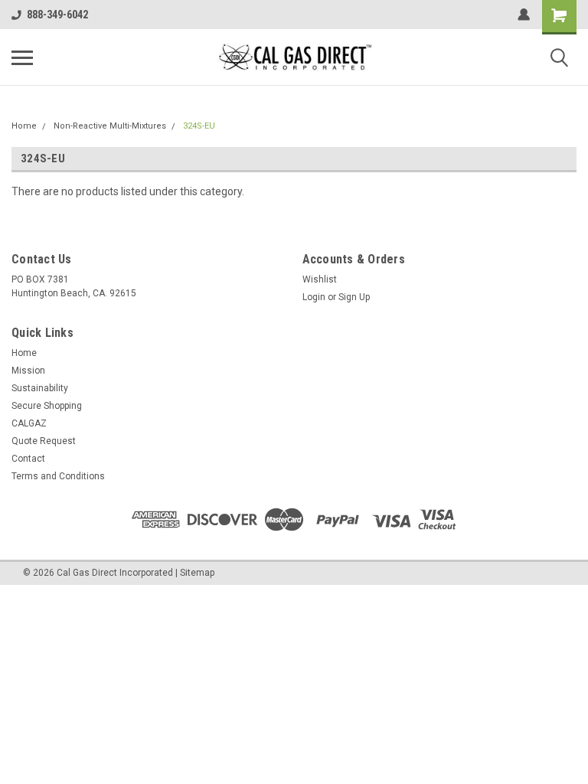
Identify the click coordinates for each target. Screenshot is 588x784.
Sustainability (39, 388)
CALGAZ (29, 423)
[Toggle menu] (22, 57)
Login (313, 297)
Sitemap (197, 572)
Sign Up (354, 297)
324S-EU (199, 126)
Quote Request (43, 441)
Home (24, 126)
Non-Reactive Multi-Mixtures (110, 126)
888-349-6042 (57, 14)
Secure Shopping (46, 405)
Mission (28, 370)
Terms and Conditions (58, 476)
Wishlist (319, 279)
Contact (28, 458)
